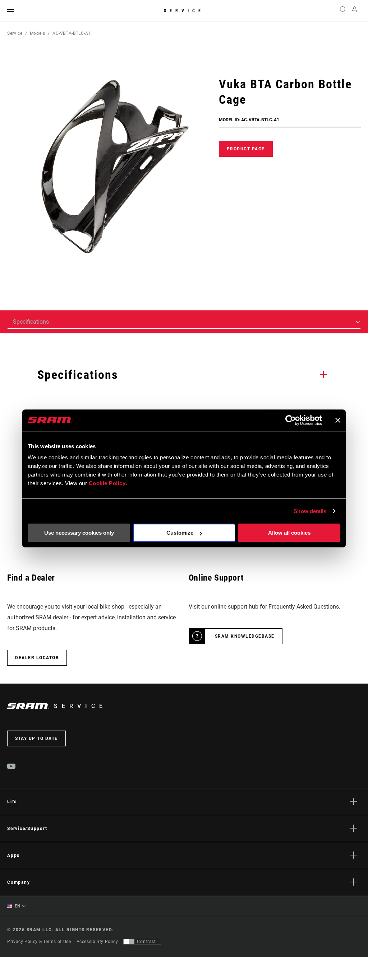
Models (37, 33)
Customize (179, 533)
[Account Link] (354, 11)
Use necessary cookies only (79, 533)
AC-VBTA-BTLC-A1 (71, 33)
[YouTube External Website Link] (11, 767)
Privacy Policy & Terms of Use (39, 941)
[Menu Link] (10, 11)
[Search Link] (343, 11)
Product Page (246, 148)
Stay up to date (36, 738)
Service (184, 10)
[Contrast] (129, 941)
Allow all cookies (289, 533)
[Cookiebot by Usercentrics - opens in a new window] (290, 420)
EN (16, 906)
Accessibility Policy (97, 941)
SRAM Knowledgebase (245, 636)
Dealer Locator (37, 657)
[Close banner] (337, 420)
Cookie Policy (107, 483)
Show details (310, 511)
